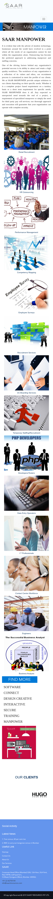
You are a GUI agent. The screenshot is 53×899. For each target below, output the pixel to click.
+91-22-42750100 (8, 881)
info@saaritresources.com (12, 883)
